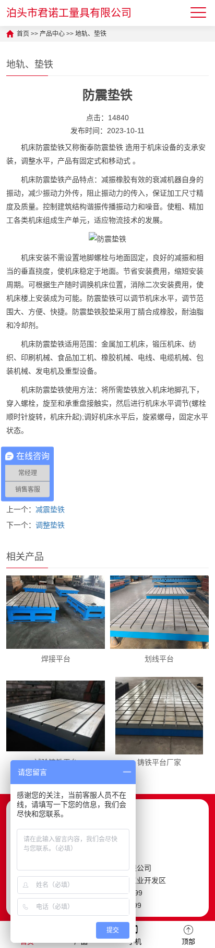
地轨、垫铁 (90, 33)
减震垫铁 (50, 509)
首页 (23, 33)
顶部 (188, 941)
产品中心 (52, 33)
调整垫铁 (50, 525)
